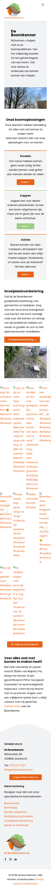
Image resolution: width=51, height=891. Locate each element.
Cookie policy (30, 883)
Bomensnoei (11, 803)
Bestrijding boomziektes (18, 816)
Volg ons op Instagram (26, 644)
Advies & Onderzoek (16, 825)
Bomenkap (10, 807)
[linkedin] (15, 859)
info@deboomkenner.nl (18, 770)
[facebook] (5, 859)
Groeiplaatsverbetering (18, 820)
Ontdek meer (12, 706)
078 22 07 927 (17, 765)
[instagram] (10, 859)
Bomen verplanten (15, 812)
